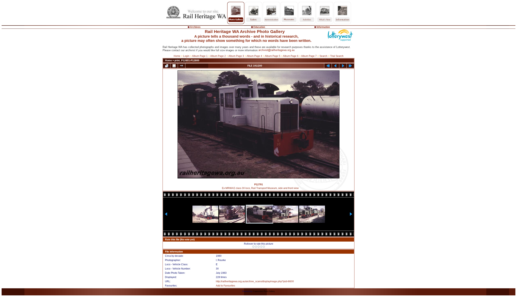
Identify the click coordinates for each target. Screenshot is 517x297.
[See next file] (343, 66)
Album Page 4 (254, 56)
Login (186, 56)
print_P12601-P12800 (186, 60)
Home (177, 56)
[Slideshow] (181, 66)
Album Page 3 (236, 56)
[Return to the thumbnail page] (166, 66)
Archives (195, 27)
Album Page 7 (309, 56)
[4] (261, 246)
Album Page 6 (290, 56)
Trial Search (337, 56)
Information (323, 27)
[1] (253, 246)
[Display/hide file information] (174, 66)
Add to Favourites (225, 285)
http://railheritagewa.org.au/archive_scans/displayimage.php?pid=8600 (255, 281)
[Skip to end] (350, 66)
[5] (264, 246)
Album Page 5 (272, 56)
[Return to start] (328, 66)
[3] (258, 246)
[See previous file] (335, 66)
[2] (256, 246)
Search (323, 56)
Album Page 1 (200, 56)
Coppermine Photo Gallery (264, 291)
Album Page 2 (218, 56)
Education (259, 27)
